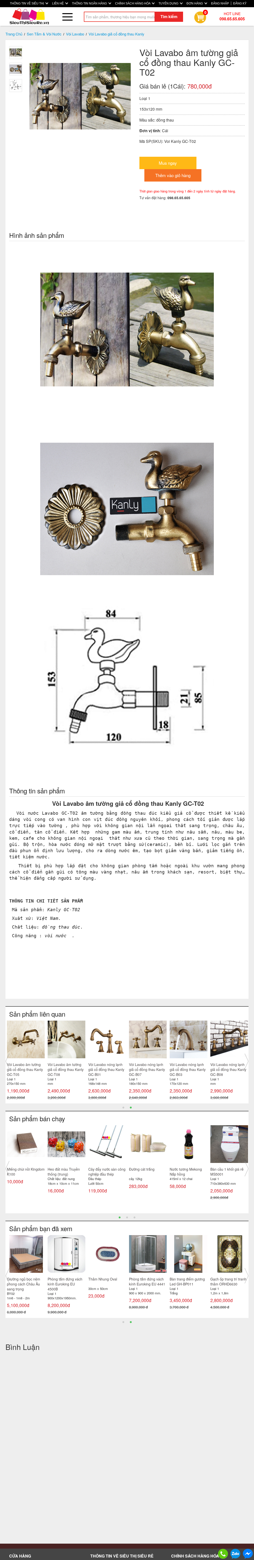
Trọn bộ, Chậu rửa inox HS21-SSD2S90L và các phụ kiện (147, 1284)
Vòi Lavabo (75, 33)
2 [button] (130, 1107)
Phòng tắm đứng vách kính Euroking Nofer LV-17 (107, 1284)
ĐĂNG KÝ (240, 3)
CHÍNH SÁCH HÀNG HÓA (133, 3)
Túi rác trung (220, 1169)
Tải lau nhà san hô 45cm (62, 1172)
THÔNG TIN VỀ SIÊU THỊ (27, 3)
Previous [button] (7, 1061)
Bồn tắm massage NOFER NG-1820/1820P (224, 1284)
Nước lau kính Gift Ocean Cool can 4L (22, 1172)
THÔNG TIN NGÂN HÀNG (90, 3)
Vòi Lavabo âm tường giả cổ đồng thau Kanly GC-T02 (25, 1284)
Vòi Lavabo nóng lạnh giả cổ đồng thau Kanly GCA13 (188, 1069)
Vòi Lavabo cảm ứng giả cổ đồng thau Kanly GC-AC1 (106, 1069)
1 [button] (123, 1107)
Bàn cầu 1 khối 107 (144, 1169)
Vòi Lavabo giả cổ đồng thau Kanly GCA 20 (147, 1067)
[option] (25, 1061)
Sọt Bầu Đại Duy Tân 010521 (186, 1172)
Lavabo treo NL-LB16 (186, 1279)
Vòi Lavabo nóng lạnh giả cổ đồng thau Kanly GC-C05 (66, 1069)
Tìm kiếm (168, 16)
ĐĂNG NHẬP (220, 3)
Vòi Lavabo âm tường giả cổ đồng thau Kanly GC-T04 (228, 1069)
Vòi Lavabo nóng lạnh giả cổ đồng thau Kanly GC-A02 (25, 1069)
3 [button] (134, 1217)
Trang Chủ (13, 33)
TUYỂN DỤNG (169, 3)
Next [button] (247, 1061)
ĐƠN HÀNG (195, 3)
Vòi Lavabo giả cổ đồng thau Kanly (116, 33)
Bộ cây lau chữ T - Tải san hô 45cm (65, 1281)
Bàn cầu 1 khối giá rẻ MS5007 (105, 1172)
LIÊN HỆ (58, 3)
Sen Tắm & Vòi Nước (44, 33)
